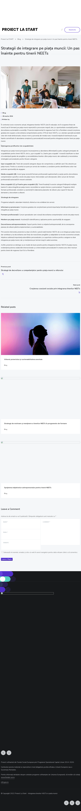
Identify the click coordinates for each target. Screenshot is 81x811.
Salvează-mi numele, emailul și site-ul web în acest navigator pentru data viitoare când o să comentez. (40, 552)
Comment (46, 522)
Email (5, 532)
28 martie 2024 (7, 116)
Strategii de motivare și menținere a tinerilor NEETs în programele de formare (35, 423)
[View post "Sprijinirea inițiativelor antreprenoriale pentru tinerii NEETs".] (40, 462)
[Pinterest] (77, 803)
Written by (5, 119)
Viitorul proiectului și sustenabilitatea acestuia (23, 359)
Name (5, 522)
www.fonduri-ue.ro (40, 18)
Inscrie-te (72, 30)
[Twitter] (9, 752)
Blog (4, 113)
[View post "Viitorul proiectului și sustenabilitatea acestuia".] (40, 334)
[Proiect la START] (20, 29)
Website (6, 543)
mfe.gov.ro (5, 782)
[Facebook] (3, 752)
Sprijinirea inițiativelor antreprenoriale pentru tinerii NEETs (27, 487)
